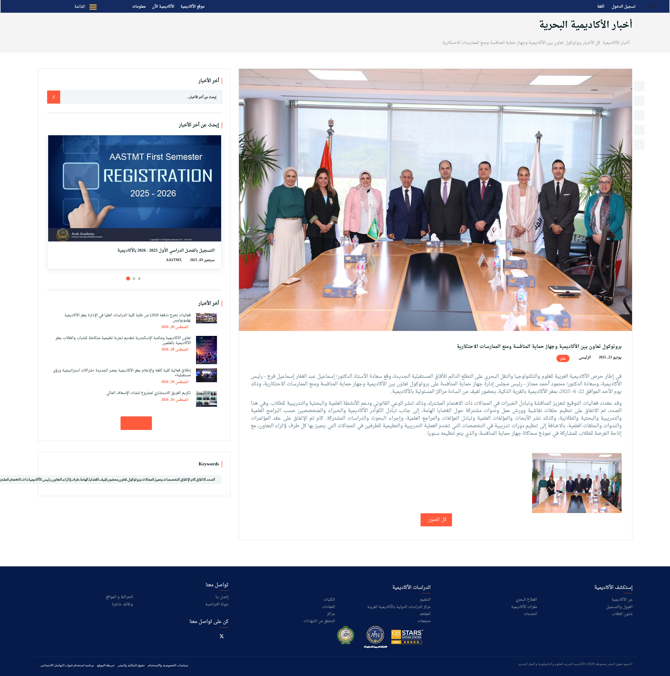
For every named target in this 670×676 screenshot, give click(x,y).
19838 (652, 6)
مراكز (331, 614)
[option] (435, 200)
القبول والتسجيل (619, 607)
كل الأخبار (591, 43)
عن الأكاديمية (622, 599)
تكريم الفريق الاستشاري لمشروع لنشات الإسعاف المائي (148, 393)
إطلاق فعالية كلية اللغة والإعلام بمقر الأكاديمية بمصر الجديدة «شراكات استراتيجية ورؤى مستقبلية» (122, 373)
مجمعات (424, 621)
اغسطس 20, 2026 (174, 327)
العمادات (328, 607)
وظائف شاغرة (122, 604)
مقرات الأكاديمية (524, 607)
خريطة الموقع (106, 665)
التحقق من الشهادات (319, 621)
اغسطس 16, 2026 (174, 399)
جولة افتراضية (216, 604)
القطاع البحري (526, 599)
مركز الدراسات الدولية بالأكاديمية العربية (399, 607)
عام (563, 358)
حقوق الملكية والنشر (131, 665)
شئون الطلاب (622, 614)
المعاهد (425, 614)
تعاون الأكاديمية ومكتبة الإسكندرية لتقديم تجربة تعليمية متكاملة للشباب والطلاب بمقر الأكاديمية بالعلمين (123, 341)
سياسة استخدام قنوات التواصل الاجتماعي (67, 665)
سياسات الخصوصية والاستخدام (168, 665)
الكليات (329, 599)
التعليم (425, 599)
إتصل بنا (221, 597)
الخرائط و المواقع (119, 597)
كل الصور (437, 519)
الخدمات (530, 614)
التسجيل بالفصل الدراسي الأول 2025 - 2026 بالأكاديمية (166, 251)
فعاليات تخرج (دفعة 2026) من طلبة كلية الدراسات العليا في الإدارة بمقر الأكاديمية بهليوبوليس (127, 318)
